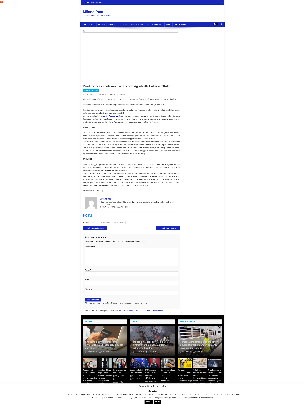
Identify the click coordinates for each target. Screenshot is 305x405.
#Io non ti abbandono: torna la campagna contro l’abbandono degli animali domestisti (185, 378)
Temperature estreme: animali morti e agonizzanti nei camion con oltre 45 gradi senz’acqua (199, 344)
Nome (88, 270)
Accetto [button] (148, 402)
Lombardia (123, 24)
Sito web (88, 289)
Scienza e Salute (137, 24)
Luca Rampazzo (106, 352)
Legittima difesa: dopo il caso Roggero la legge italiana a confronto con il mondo (105, 376)
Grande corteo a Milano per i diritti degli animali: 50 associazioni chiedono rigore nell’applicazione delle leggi (215, 378)
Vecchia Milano (180, 24)
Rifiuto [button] (157, 402)
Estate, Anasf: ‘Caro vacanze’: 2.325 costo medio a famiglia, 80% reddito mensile (90, 376)
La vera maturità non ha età (119, 371)
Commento (90, 247)
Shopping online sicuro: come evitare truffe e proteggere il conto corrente (104, 344)
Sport (168, 24)
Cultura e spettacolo (155, 24)
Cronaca (101, 24)
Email (88, 280)
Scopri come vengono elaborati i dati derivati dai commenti (141, 311)
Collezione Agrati (104, 222)
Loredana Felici (118, 382)
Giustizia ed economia (168, 228)
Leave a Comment (118, 94)
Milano (91, 24)
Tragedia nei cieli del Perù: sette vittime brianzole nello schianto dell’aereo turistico (150, 344)
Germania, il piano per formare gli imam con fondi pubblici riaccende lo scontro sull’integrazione (168, 378)
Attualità (111, 24)
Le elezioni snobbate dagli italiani (96, 228)
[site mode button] (215, 24)
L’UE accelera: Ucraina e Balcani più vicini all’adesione (152, 374)
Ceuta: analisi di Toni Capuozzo (136, 371)
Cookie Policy (234, 394)
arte (93, 222)
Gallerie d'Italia (119, 222)
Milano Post (93, 12)
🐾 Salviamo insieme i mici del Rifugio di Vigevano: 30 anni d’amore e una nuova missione (200, 376)
